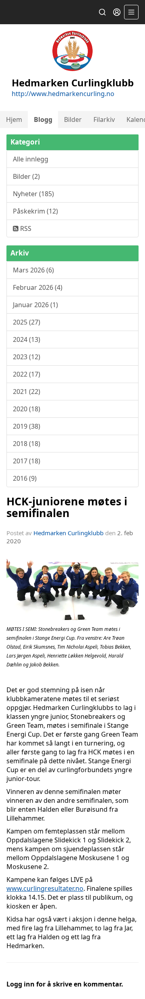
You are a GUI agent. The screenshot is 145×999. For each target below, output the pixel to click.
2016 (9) (25, 478)
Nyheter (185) (33, 193)
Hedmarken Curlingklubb (68, 533)
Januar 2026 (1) (35, 304)
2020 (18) (26, 408)
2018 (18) (26, 443)
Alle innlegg (30, 159)
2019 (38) (26, 426)
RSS (25, 228)
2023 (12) (26, 356)
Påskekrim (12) (35, 211)
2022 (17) (26, 374)
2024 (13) (26, 339)
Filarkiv (104, 119)
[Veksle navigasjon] (131, 12)
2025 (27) (26, 322)
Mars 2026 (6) (33, 270)
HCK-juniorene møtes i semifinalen (66, 507)
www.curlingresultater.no (44, 888)
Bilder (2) (26, 176)
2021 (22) (26, 391)
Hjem (14, 119)
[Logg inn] (117, 12)
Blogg (43, 119)
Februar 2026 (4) (37, 287)
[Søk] (102, 12)
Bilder (73, 119)
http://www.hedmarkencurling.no (63, 93)
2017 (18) (26, 461)
